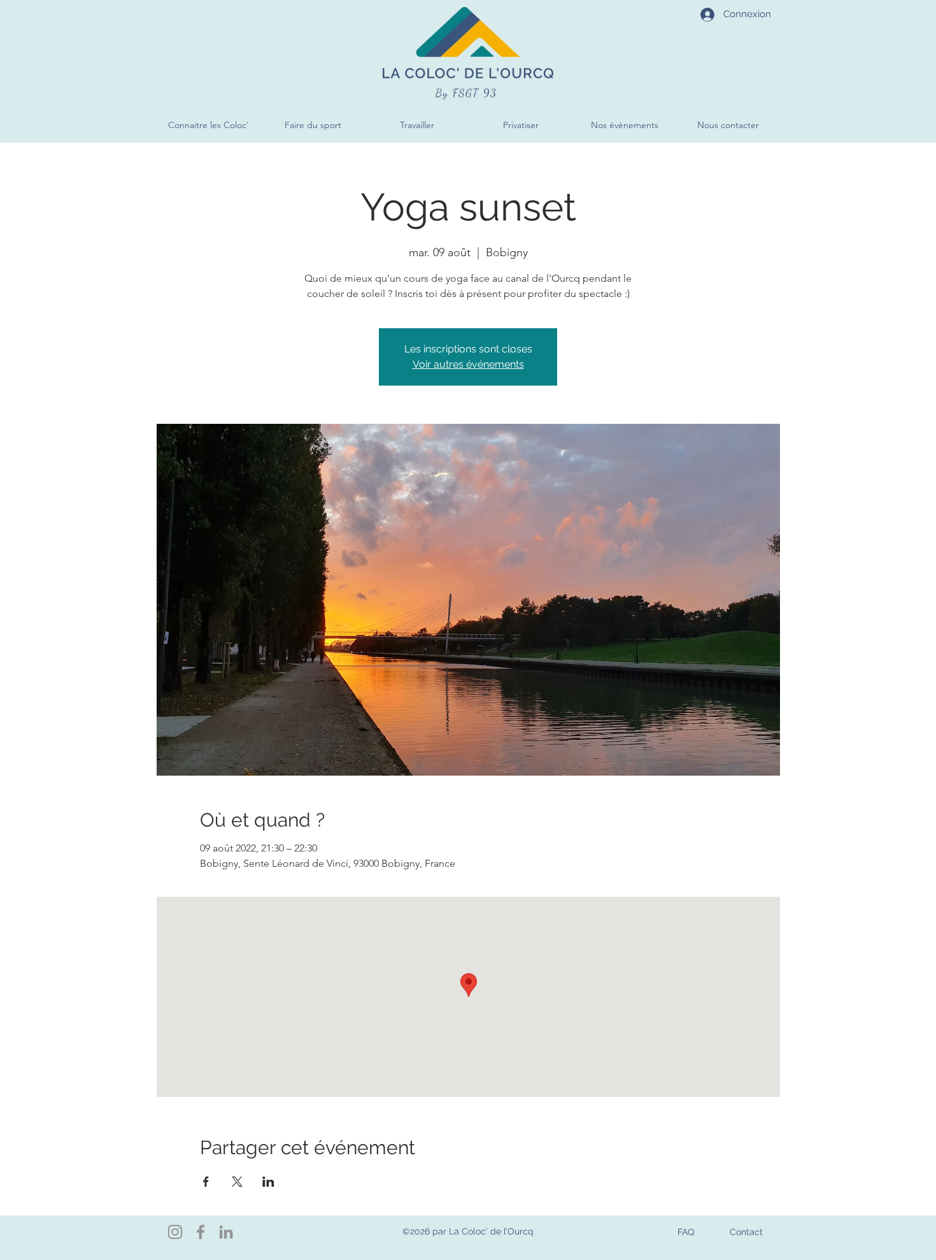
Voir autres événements (468, 364)
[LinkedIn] (226, 1232)
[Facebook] (200, 1232)
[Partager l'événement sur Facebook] (206, 1182)
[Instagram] (175, 1232)
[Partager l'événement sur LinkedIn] (268, 1182)
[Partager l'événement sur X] (237, 1182)
